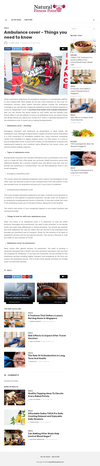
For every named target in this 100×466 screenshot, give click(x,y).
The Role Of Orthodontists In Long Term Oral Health (46, 357)
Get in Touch (16, 20)
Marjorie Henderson (37, 439)
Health (6, 27)
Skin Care (74, 55)
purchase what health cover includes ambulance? (48, 110)
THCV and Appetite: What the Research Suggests (82, 145)
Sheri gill (33, 361)
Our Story (28, 20)
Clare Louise (14, 43)
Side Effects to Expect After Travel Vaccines (47, 337)
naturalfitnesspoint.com (56, 462)
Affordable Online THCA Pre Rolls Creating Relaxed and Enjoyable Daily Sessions (45, 416)
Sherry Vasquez (35, 321)
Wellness (74, 141)
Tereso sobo (34, 422)
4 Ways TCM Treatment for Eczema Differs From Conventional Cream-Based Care (81, 61)
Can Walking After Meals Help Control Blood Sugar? (43, 434)
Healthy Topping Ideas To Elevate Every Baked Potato (45, 394)
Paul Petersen (35, 341)
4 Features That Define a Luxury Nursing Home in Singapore (45, 316)
